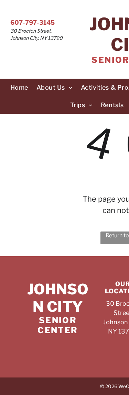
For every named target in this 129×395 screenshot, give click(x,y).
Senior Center (57, 325)
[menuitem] (19, 87)
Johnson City (57, 297)
